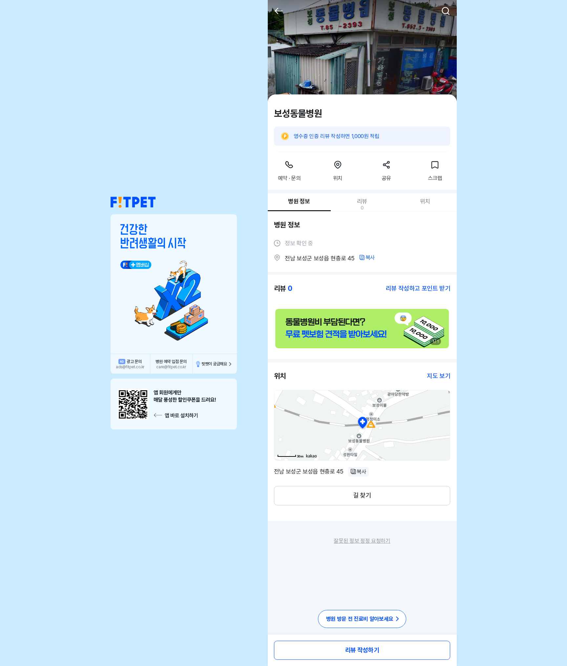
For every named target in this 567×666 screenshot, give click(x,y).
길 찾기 (362, 495)
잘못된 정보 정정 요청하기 (362, 540)
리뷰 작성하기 (362, 650)
